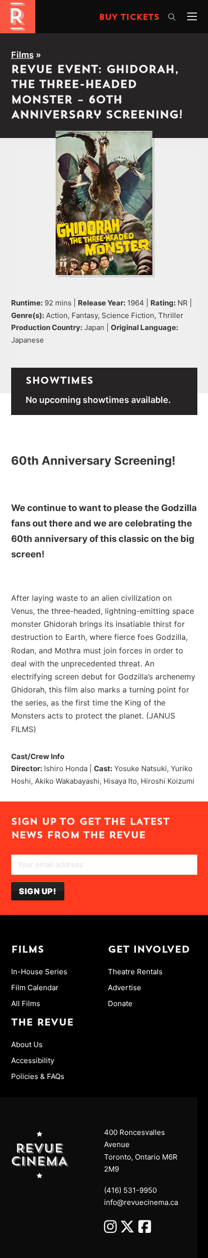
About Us (27, 1044)
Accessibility (32, 1060)
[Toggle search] (172, 17)
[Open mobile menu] (192, 16)
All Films (25, 1003)
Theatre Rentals (135, 971)
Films (22, 55)
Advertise (124, 987)
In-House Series (39, 971)
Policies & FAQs (37, 1076)
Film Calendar (35, 987)
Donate (120, 1003)
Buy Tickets (129, 18)
